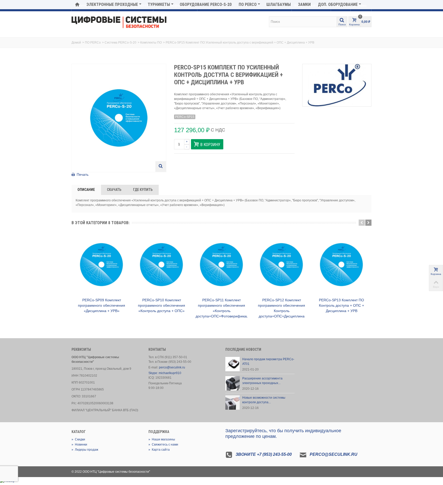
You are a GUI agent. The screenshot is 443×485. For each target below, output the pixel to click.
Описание (86, 190)
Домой (76, 42)
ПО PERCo (248, 4)
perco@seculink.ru (172, 367)
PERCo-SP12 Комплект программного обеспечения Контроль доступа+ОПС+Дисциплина (281, 308)
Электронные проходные (112, 4)
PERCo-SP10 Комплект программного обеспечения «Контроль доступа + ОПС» (161, 305)
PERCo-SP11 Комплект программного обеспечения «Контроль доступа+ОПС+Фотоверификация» (221, 308)
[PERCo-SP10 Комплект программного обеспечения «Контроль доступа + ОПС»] (161, 264)
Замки (304, 4)
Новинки (79, 444)
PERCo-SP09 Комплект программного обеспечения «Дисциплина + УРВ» (101, 305)
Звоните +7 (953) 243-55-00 (264, 454)
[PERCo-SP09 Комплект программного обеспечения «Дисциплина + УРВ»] (101, 264)
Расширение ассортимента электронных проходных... (262, 381)
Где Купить (143, 190)
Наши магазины (161, 439)
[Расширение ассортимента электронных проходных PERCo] (232, 383)
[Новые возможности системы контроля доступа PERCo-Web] (232, 402)
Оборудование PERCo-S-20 (205, 4)
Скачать (114, 190)
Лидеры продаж (85, 449)
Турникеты (159, 4)
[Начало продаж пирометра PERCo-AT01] (232, 364)
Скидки (78, 439)
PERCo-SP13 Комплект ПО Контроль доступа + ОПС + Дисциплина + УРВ (341, 305)
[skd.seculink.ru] (119, 22)
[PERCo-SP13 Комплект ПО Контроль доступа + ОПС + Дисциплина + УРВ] (341, 264)
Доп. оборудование (338, 4)
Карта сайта (159, 449)
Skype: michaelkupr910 (164, 373)
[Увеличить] (160, 166)
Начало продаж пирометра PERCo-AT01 (268, 361)
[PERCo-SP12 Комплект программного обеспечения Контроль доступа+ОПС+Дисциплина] (281, 264)
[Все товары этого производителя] (336, 85)
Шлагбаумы (278, 4)
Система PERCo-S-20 (120, 42)
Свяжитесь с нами (163, 444)
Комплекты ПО (151, 42)
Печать (82, 174)
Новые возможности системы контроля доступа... (263, 400)
